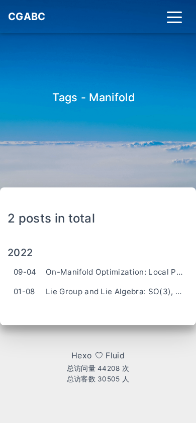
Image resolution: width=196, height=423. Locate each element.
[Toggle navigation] (174, 17)
